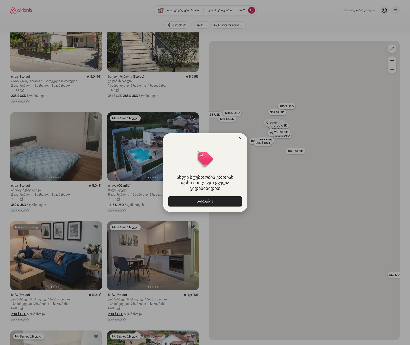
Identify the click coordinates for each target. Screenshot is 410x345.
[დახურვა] (240, 138)
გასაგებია (205, 201)
